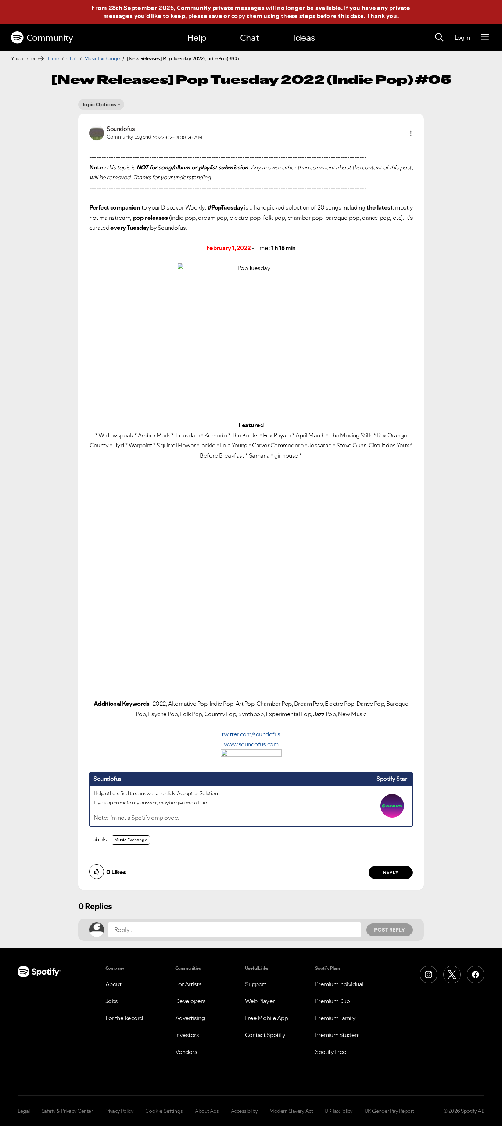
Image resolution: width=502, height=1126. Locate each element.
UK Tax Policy (338, 1111)
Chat (249, 38)
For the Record (124, 1018)
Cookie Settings (164, 1111)
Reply (391, 872)
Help (196, 38)
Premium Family (335, 1018)
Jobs (111, 1001)
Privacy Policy (118, 1111)
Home (52, 58)
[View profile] (96, 132)
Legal (24, 1111)
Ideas (304, 38)
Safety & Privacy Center (67, 1111)
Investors (187, 1035)
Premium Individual (339, 984)
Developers (190, 1001)
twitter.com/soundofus (251, 734)
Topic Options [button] (99, 104)
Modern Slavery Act (291, 1111)
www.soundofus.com (251, 744)
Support (255, 984)
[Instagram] (428, 974)
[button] (410, 133)
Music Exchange (102, 58)
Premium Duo (332, 1001)
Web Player (260, 1001)
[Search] (439, 37)
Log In (462, 37)
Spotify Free (331, 1052)
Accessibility (244, 1111)
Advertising (190, 1018)
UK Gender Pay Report (389, 1111)
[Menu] (485, 37)
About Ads (207, 1111)
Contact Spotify (265, 1035)
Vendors (186, 1052)
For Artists (188, 984)
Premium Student (337, 1035)
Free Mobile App (266, 1018)
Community (49, 38)
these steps (298, 16)
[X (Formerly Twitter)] (452, 974)
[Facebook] (475, 974)
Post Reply (389, 929)
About (113, 984)
